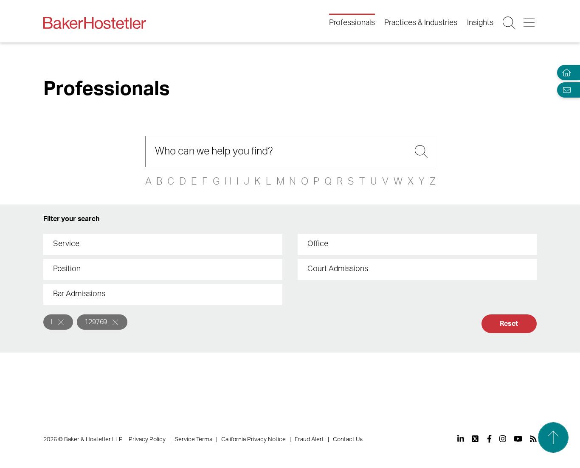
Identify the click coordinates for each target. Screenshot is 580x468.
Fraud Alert (309, 440)
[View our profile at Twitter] (475, 439)
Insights (480, 23)
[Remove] (60, 322)
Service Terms (193, 440)
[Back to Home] (94, 23)
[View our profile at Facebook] (489, 439)
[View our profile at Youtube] (518, 439)
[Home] (564, 72)
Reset (509, 323)
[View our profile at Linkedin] (460, 439)
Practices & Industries (420, 23)
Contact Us (348, 440)
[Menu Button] (530, 23)
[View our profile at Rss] (533, 439)
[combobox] (162, 244)
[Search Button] (510, 23)
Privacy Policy (147, 440)
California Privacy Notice (253, 440)
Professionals (352, 23)
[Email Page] (564, 89)
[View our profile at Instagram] (502, 439)
